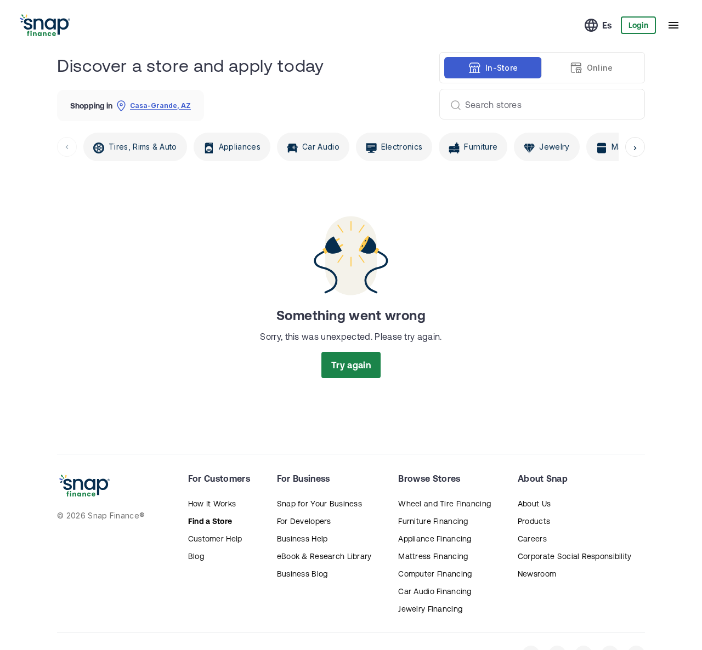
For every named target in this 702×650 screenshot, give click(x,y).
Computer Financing (435, 573)
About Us (534, 503)
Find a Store (210, 521)
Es (607, 25)
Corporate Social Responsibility (575, 556)
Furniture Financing (433, 521)
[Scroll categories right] (635, 147)
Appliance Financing (434, 538)
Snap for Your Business (319, 503)
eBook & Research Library (324, 556)
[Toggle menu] (673, 25)
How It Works (212, 503)
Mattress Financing (433, 556)
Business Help (302, 538)
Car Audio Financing (434, 591)
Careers (532, 538)
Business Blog (302, 573)
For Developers (304, 521)
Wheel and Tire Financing (444, 503)
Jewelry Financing (430, 609)
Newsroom (537, 573)
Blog (196, 556)
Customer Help (215, 538)
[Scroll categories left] (67, 147)
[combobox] (538, 104)
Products (534, 521)
